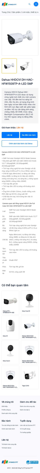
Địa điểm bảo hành (29, 135)
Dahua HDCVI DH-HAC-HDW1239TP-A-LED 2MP (29, 361)
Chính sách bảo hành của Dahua (20, 143)
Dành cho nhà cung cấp (27, 406)
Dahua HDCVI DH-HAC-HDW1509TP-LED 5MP (10, 386)
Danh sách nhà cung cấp (9, 413)
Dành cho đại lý (25, 410)
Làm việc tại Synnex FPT (27, 425)
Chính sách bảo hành (8, 429)
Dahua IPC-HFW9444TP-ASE (8, 311)
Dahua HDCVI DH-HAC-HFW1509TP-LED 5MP (29, 336)
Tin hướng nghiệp (25, 432)
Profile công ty (6, 410)
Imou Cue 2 (6, 361)
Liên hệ (9, 135)
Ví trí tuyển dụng (25, 429)
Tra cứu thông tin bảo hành (10, 425)
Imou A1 (5, 336)
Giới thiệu (5, 406)
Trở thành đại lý (6, 448)
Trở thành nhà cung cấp (9, 444)
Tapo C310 (25, 385)
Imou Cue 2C (26, 311)
